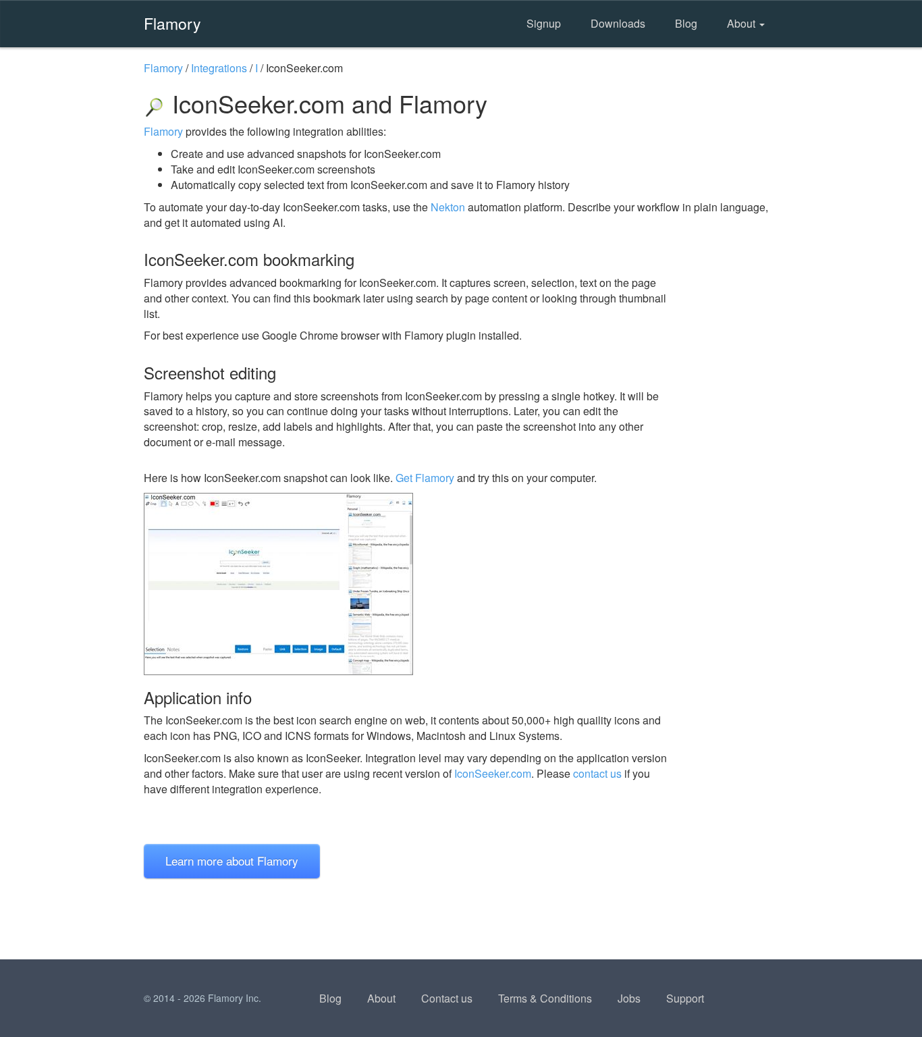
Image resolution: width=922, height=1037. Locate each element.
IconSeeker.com (492, 773)
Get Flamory (425, 477)
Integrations (219, 68)
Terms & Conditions (545, 998)
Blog (686, 23)
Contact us (446, 998)
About (742, 23)
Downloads (618, 23)
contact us (597, 773)
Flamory (172, 23)
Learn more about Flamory (231, 860)
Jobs (629, 998)
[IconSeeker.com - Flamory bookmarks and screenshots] (406, 584)
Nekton (448, 207)
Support (685, 998)
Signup (543, 23)
